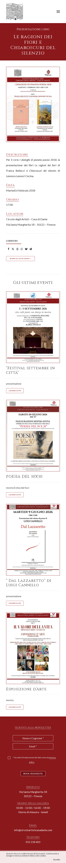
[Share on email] (30, 249)
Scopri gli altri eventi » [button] (20, 258)
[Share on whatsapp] (22, 249)
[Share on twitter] (13, 249)
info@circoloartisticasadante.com (33, 830)
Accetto (56, 859)
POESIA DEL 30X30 (24, 476)
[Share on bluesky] (26, 249)
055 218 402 (33, 841)
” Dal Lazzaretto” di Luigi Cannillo (28, 583)
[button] (58, 11)
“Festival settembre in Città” (30, 370)
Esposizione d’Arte (26, 689)
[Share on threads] (17, 249)
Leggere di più (15, 391)
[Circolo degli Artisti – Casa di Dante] (16, 11)
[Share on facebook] (8, 249)
